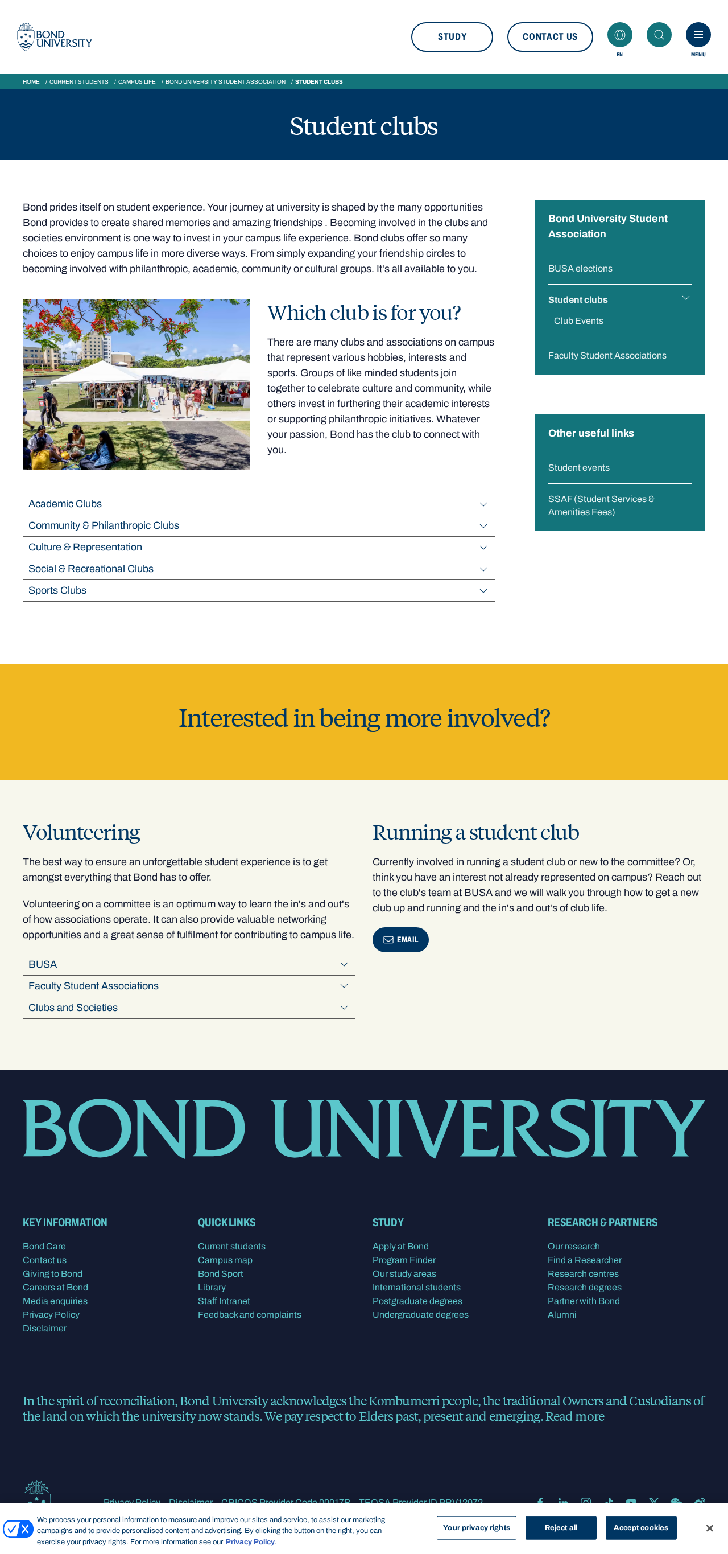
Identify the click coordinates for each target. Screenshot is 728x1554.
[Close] (709, 1527)
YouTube (631, 1502)
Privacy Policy (51, 1314)
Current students (79, 82)
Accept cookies (641, 1527)
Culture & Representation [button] (85, 547)
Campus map (225, 1260)
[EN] (619, 34)
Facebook (540, 1502)
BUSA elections (580, 268)
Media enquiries (55, 1301)
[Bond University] (54, 37)
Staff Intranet (224, 1301)
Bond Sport (220, 1273)
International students (417, 1287)
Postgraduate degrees (417, 1301)
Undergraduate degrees (421, 1314)
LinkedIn (563, 1502)
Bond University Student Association (226, 82)
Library (212, 1287)
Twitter (654, 1502)
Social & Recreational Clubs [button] (91, 568)
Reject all (561, 1527)
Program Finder (404, 1260)
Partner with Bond (584, 1301)
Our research (574, 1246)
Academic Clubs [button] (65, 503)
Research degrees (585, 1287)
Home (31, 82)
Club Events (578, 321)
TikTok (608, 1502)
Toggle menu (686, 297)
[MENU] (698, 34)
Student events (579, 467)
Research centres (583, 1273)
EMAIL (408, 939)
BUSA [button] (42, 964)
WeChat (676, 1502)
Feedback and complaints (249, 1314)
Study (452, 36)
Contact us (550, 36)
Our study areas (404, 1273)
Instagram (586, 1502)
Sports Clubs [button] (57, 590)
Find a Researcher (585, 1260)
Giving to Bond (52, 1273)
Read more (574, 1415)
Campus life (137, 82)
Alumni (562, 1314)
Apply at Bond (401, 1246)
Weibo (699, 1502)
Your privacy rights (476, 1527)
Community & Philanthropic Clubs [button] (103, 525)
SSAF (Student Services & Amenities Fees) (601, 505)
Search (659, 34)
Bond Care (44, 1246)
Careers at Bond (55, 1287)
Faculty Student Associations (607, 355)
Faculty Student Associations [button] (93, 986)
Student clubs (578, 300)
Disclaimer (45, 1328)
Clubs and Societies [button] (73, 1007)
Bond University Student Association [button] (608, 226)
